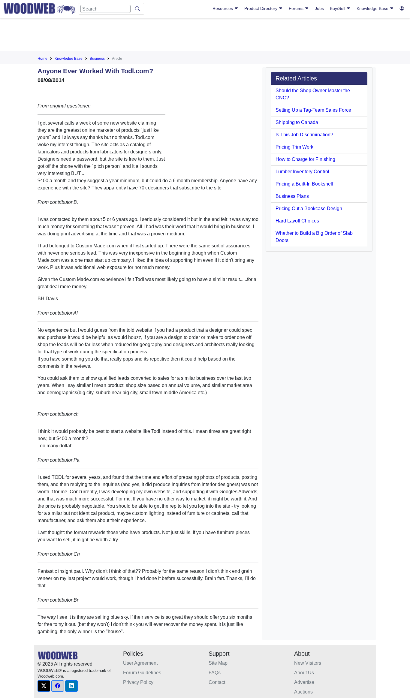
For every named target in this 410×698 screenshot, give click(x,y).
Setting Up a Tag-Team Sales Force (313, 110)
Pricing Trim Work (294, 147)
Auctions (303, 691)
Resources (223, 8)
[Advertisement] (205, 35)
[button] (44, 686)
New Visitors (307, 663)
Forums (297, 8)
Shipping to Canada (297, 122)
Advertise (304, 682)
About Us (304, 672)
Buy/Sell (338, 8)
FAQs (215, 672)
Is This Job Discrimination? (304, 134)
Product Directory (261, 8)
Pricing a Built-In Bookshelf (304, 183)
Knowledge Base (373, 8)
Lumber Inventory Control (302, 171)
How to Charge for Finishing (305, 159)
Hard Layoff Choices (297, 220)
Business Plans (292, 196)
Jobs (319, 8)
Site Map (218, 663)
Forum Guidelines (142, 672)
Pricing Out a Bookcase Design (309, 208)
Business (97, 58)
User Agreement (140, 663)
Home (42, 58)
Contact (217, 682)
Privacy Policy (138, 682)
